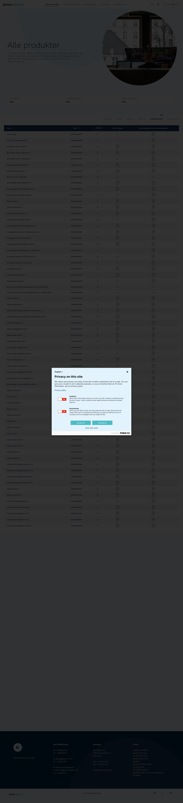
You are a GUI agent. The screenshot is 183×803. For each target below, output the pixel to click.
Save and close (91, 428)
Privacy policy (60, 390)
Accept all (81, 423)
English (58, 372)
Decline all (102, 423)
